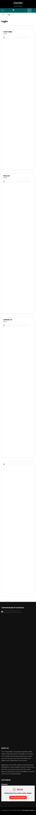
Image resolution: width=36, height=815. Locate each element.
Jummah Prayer (18, 6)
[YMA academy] (18, 10)
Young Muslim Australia (28, 810)
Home (3, 15)
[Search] (34, 10)
